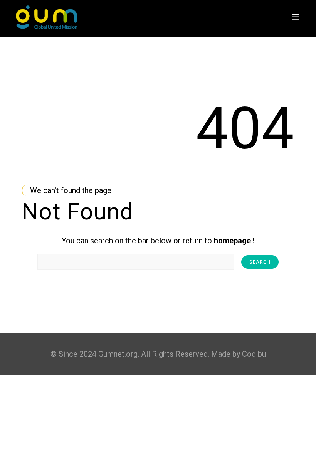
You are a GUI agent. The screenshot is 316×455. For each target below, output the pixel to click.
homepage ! (234, 240)
